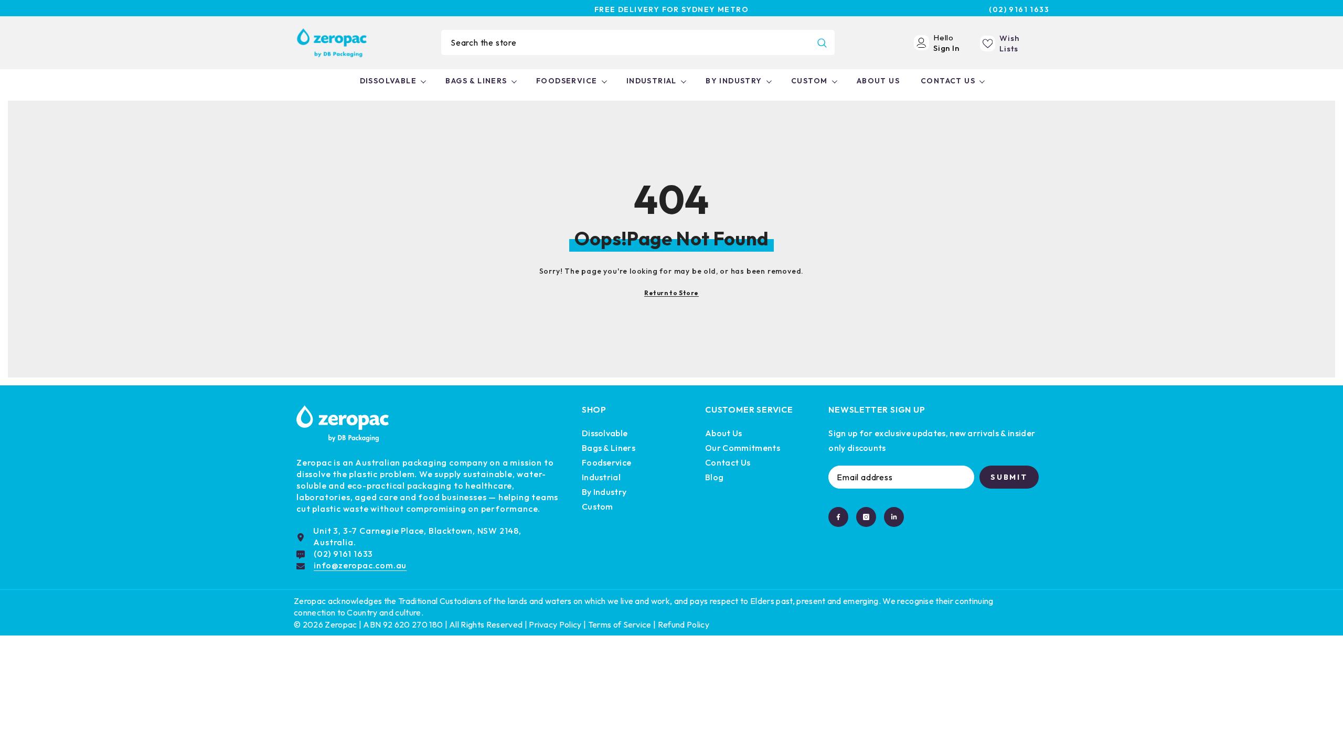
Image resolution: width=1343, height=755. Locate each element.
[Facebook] (838, 517)
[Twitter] (894, 517)
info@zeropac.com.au (360, 565)
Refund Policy (683, 624)
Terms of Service (620, 624)
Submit (1009, 477)
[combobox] (625, 42)
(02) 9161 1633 (1019, 9)
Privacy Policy (555, 624)
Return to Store (671, 293)
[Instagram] (866, 517)
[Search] (638, 42)
